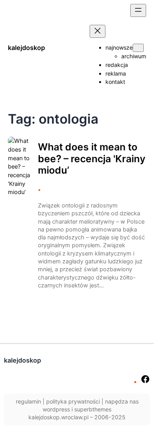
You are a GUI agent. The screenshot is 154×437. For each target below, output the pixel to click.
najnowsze (119, 47)
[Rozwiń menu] (138, 10)
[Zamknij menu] (97, 31)
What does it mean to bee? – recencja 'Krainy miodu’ (91, 158)
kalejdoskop (26, 48)
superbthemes (92, 409)
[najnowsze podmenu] (138, 48)
